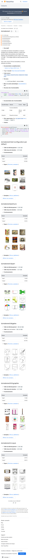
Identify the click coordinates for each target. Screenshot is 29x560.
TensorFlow (3, 25)
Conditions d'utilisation (6, 550)
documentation (10, 13)
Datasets (4, 6)
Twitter (2, 529)
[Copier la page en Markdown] (16, 31)
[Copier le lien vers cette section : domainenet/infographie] (20, 383)
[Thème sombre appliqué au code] (25, 91)
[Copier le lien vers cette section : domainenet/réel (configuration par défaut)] (8, 144)
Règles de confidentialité (17, 550)
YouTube (3, 531)
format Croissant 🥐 (18, 11)
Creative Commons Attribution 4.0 (10, 509)
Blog (2, 522)
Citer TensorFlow (4, 545)
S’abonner (22, 553)
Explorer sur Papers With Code (13, 68)
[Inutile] (17, 28)
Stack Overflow (4, 541)
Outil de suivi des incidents (6, 537)
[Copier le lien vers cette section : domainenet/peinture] (18, 204)
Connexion (25, 1)
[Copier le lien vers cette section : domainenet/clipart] (16, 264)
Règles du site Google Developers (9, 512)
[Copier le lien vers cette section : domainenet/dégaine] (17, 323)
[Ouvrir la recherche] (21, 1)
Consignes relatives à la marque (8, 543)
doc (21, 118)
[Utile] (15, 28)
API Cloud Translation (18, 19)
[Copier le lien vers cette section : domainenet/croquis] (17, 443)
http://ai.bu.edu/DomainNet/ (18, 70)
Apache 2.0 (13, 510)
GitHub (2, 527)
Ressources (9, 25)
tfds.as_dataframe (14, 195)
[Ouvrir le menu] (2, 1)
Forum (2, 524)
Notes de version (4, 539)
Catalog (20, 25)
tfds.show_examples (13, 164)
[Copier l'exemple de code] (27, 91)
